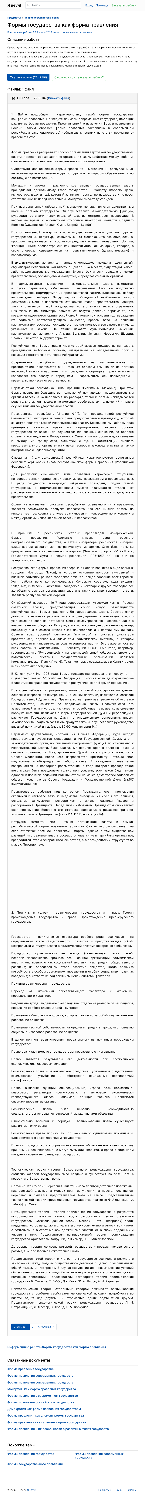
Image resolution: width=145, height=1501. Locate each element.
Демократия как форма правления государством (44, 1409)
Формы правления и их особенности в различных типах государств (58, 1429)
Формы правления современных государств (40, 1375)
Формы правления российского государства (40, 1402)
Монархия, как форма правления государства (41, 1389)
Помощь (102, 5)
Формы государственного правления (35, 1464)
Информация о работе (56, 1347)
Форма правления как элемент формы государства (45, 1415)
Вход (89, 5)
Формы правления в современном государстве (42, 1395)
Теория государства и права (42, 17)
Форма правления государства (30, 1369)
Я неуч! (31, 1490)
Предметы (14, 17)
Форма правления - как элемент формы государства (46, 1422)
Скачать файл (58, 98)
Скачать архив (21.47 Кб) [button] (28, 77)
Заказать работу (123, 5)
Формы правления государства (30, 1454)
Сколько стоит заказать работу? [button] (79, 77)
